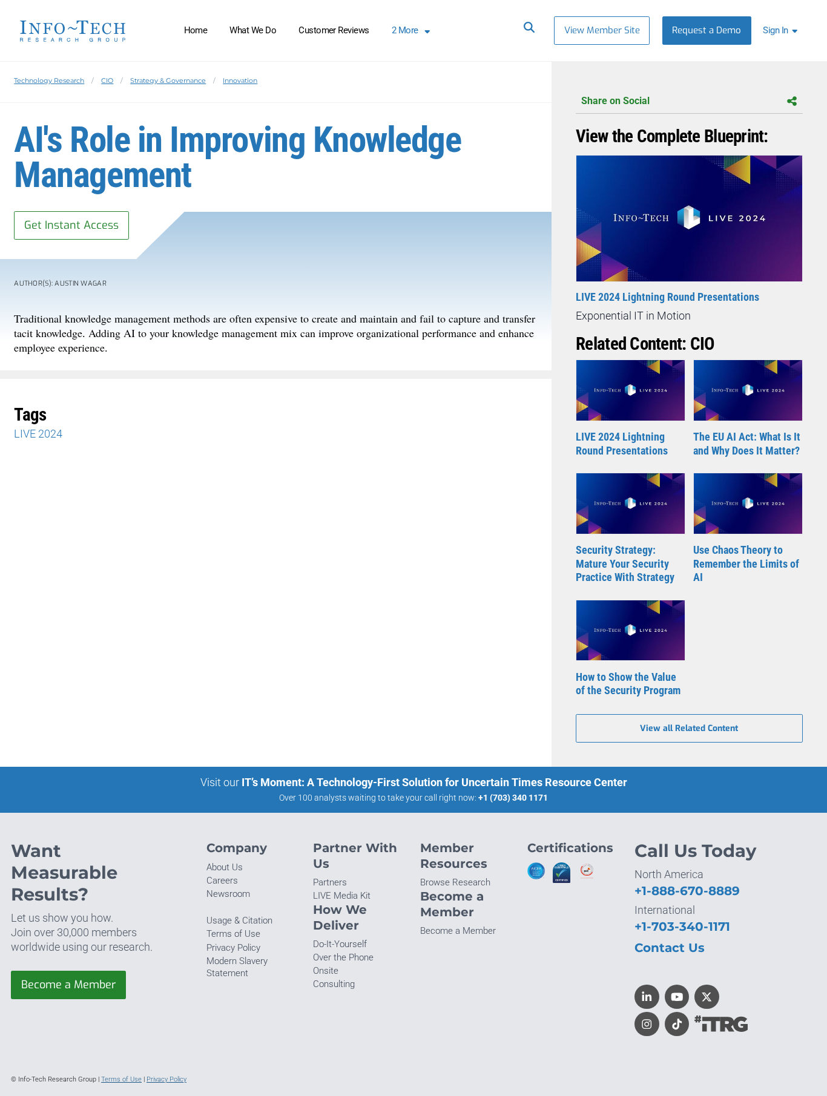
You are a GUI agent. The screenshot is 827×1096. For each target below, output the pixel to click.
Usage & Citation (239, 920)
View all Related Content (689, 728)
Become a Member (68, 984)
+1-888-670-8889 (687, 890)
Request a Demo (706, 30)
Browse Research (455, 882)
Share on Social (615, 101)
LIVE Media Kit (342, 895)
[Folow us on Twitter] (706, 997)
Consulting (334, 984)
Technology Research (49, 80)
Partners (330, 882)
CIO (107, 80)
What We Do (252, 30)
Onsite (325, 970)
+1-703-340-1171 (682, 926)
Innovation (240, 80)
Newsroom (228, 893)
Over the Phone (343, 957)
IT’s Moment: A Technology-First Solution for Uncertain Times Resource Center (434, 782)
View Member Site (602, 30)
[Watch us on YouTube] (677, 997)
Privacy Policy (233, 947)
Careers (222, 880)
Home (196, 30)
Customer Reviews (333, 30)
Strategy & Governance (168, 80)
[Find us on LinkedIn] (646, 997)
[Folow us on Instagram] (646, 1024)
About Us (224, 867)
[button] (782, 30)
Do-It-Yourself (340, 944)
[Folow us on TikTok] (677, 1024)
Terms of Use (233, 933)
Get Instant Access (71, 225)
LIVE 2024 (38, 433)
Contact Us (669, 947)
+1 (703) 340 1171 (513, 797)
